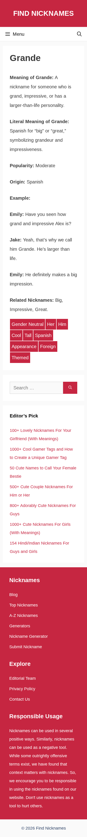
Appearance (24, 346)
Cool (16, 335)
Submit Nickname (25, 647)
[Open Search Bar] (79, 34)
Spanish (43, 335)
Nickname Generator (28, 636)
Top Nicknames (23, 605)
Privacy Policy (22, 688)
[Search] (70, 388)
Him (62, 324)
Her (51, 324)
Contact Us (19, 699)
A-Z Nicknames (23, 615)
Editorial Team (22, 678)
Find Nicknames (43, 13)
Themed (20, 357)
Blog (13, 594)
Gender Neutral (27, 324)
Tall (28, 335)
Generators (19, 626)
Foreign (48, 346)
